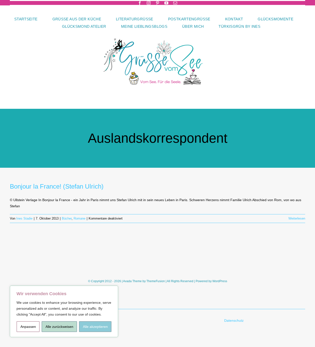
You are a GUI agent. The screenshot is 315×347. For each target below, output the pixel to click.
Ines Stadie (24, 218)
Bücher (67, 218)
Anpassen (28, 327)
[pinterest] (157, 3)
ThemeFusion (155, 281)
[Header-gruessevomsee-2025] (157, 32)
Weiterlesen (296, 218)
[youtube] (166, 3)
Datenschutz (234, 320)
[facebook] (140, 3)
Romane (79, 218)
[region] (64, 311)
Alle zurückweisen (59, 327)
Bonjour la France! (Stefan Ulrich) (57, 186)
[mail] (175, 3)
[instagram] (149, 3)
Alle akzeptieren (95, 327)
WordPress (219, 281)
